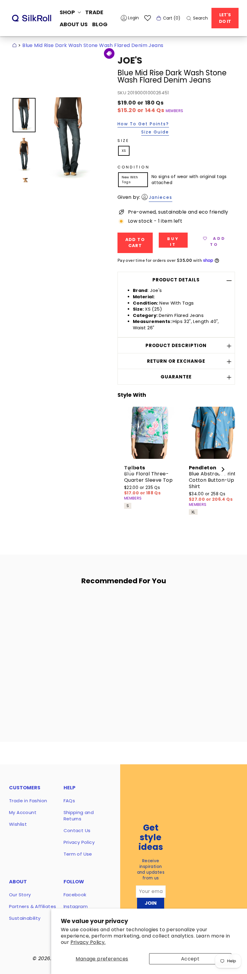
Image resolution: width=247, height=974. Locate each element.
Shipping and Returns (79, 815)
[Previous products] (130, 469)
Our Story (20, 894)
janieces (160, 197)
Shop (68, 12)
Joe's (129, 60)
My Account (22, 812)
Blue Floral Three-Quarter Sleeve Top (148, 477)
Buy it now (173, 242)
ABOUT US (74, 24)
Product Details (176, 280)
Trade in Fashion (28, 800)
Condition (133, 167)
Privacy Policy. (88, 942)
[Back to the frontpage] (14, 45)
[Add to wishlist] (60, 607)
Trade (94, 12)
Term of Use (78, 854)
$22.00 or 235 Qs (142, 490)
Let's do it (225, 18)
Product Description (176, 345)
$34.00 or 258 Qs (211, 496)
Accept (190, 958)
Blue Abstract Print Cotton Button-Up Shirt (212, 480)
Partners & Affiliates (32, 906)
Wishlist (18, 824)
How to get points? (143, 124)
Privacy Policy (79, 842)
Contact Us (77, 830)
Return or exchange (176, 361)
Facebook (75, 894)
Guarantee (176, 377)
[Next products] (223, 469)
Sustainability (25, 918)
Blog (100, 24)
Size (123, 140)
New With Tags (130, 179)
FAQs (69, 800)
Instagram (76, 906)
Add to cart (44, 661)
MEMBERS (174, 110)
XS (124, 150)
